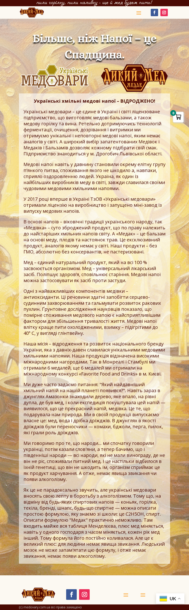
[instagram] (164, 12)
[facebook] (154, 12)
